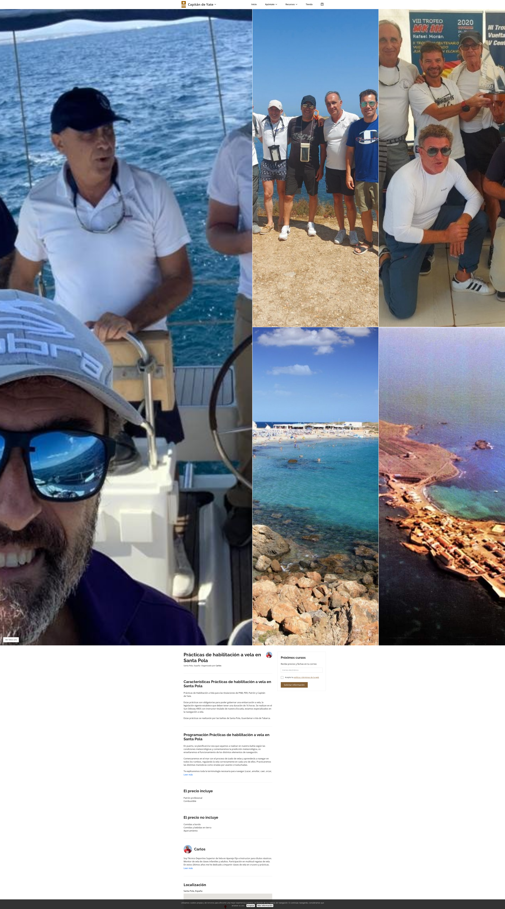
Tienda (309, 4)
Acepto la (301, 677)
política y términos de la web (306, 677)
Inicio (254, 4)
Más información (265, 905)
